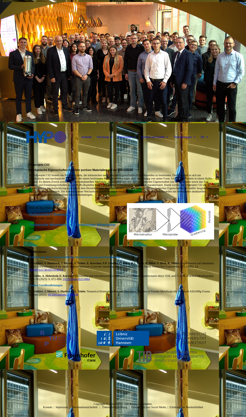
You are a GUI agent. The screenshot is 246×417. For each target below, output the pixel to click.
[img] (123, 63)
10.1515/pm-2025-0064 (76, 279)
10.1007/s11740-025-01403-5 (46, 269)
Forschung (103, 137)
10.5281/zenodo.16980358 (63, 294)
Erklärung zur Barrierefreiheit (186, 407)
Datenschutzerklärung (114, 407)
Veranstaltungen (183, 137)
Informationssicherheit (84, 407)
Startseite (86, 137)
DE (203, 137)
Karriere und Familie (153, 137)
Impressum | (64, 407)
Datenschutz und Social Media (148, 407)
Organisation (125, 137)
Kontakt (47, 407)
